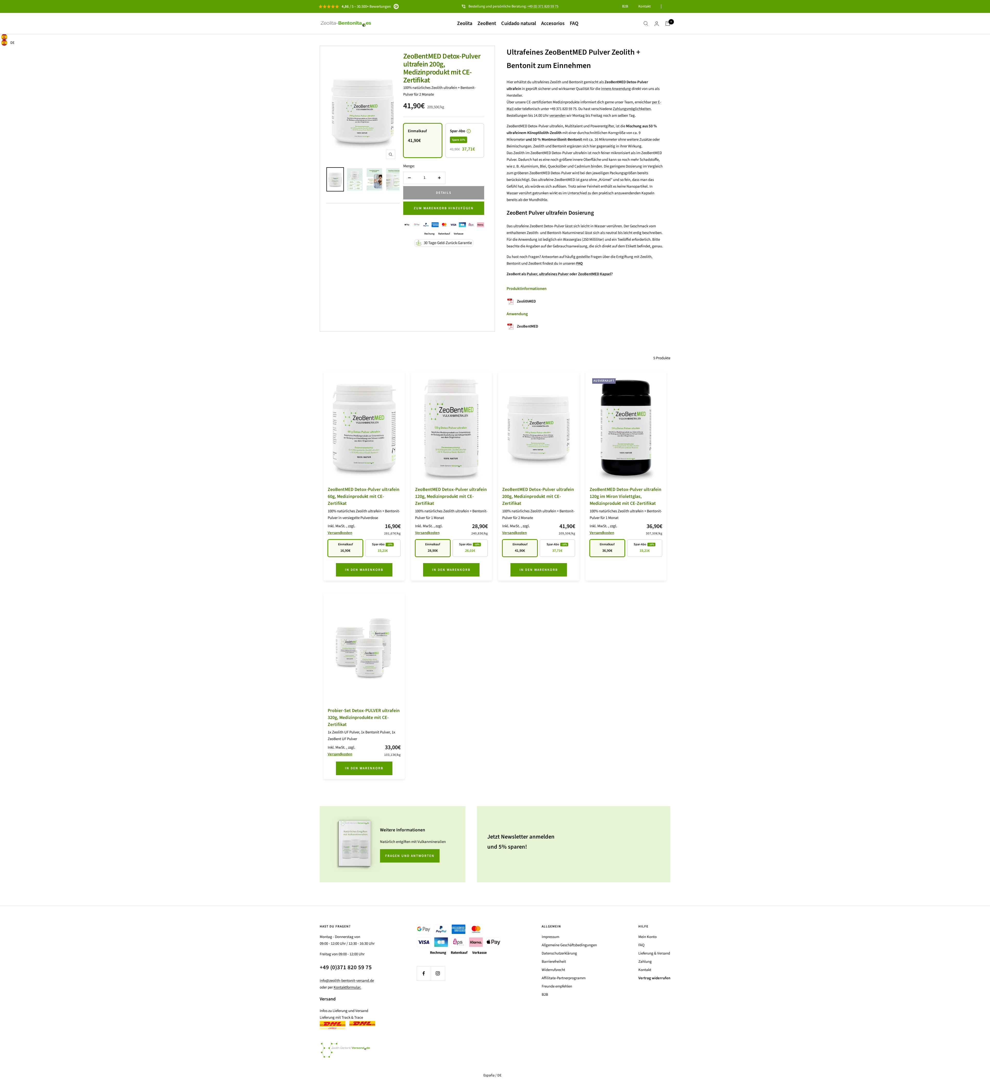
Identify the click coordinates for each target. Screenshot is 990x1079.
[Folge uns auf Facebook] (424, 973)
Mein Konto (647, 937)
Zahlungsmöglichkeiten (632, 109)
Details (443, 192)
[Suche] (646, 23)
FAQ (574, 23)
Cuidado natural (518, 23)
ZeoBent (486, 23)
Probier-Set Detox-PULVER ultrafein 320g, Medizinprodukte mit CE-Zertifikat (364, 717)
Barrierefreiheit (554, 961)
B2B (625, 6)
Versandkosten (340, 533)
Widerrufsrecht (553, 970)
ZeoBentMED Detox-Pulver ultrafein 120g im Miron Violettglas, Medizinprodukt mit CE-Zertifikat (625, 496)
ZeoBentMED (527, 326)
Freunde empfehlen (557, 986)
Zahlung (645, 961)
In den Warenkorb (364, 569)
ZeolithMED (526, 301)
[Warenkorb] (667, 23)
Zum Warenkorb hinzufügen (444, 208)
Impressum (550, 937)
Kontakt (644, 6)
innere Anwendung (616, 88)
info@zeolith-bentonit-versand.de (347, 980)
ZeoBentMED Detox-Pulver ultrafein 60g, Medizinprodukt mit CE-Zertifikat (363, 496)
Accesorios (553, 23)
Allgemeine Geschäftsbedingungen (569, 945)
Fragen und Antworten (409, 856)
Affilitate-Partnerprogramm (563, 978)
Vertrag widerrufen (654, 978)
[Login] (656, 23)
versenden (557, 115)
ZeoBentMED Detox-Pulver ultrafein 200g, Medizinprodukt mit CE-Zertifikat (441, 68)
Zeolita (464, 23)
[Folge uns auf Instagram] (438, 973)
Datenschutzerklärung (559, 953)
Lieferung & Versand (654, 953)
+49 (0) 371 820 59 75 (542, 6)
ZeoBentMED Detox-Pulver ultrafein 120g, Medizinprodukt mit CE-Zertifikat (451, 496)
